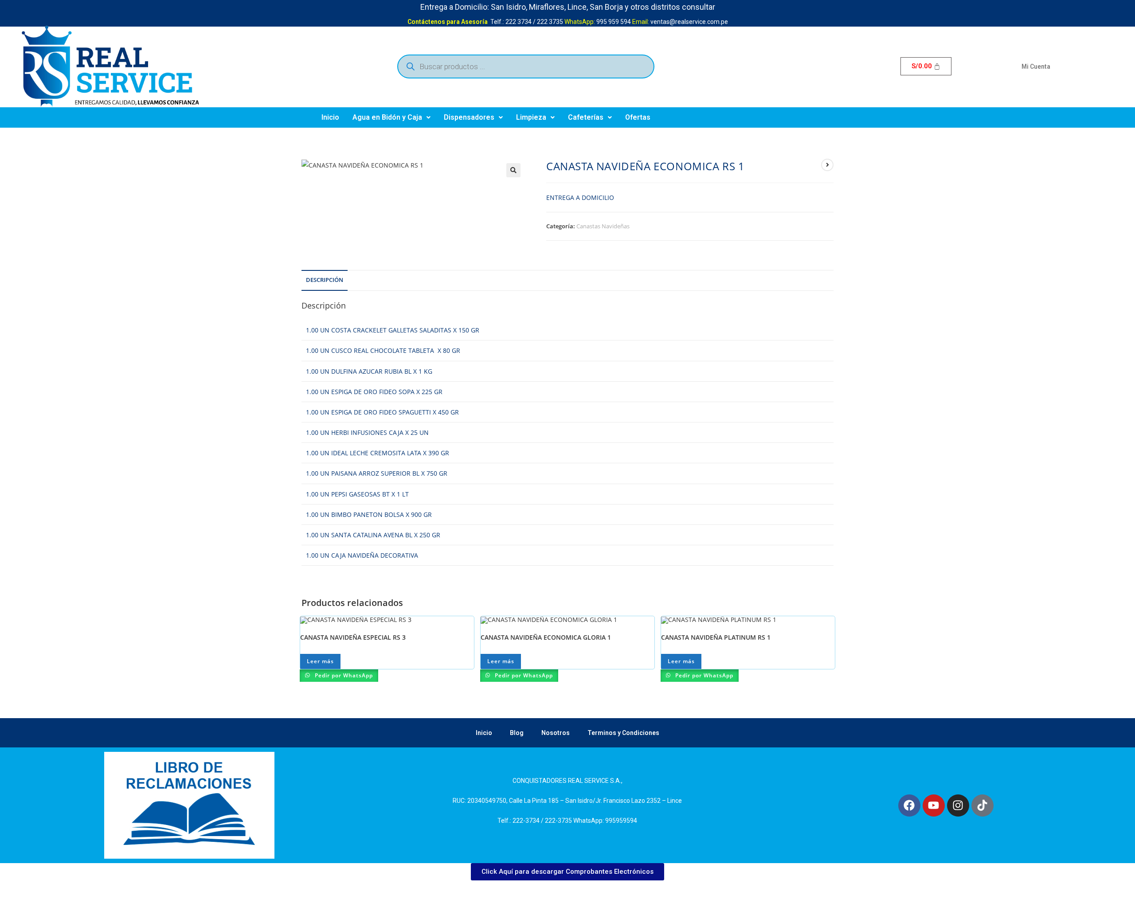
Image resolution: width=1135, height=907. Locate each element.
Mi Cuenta (1036, 66)
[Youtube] (934, 805)
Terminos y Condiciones (623, 732)
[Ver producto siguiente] (827, 165)
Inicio (330, 117)
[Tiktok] (982, 805)
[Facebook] (909, 805)
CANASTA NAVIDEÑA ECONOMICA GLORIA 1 (546, 637)
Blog (517, 732)
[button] (391, 117)
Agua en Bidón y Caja (387, 117)
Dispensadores (469, 117)
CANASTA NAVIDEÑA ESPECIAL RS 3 (353, 637)
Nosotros (555, 732)
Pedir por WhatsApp (343, 675)
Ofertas (637, 117)
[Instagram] (958, 805)
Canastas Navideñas (603, 226)
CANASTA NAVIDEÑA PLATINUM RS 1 (716, 637)
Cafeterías (585, 117)
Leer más (320, 661)
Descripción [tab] (324, 280)
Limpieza (531, 117)
